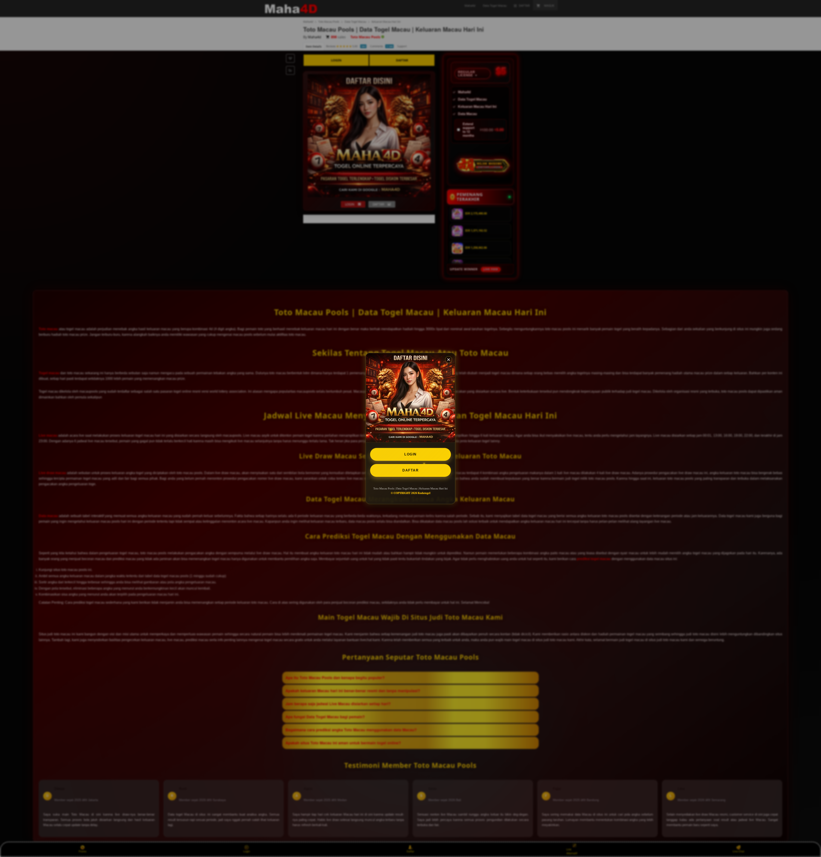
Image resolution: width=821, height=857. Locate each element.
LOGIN (410, 454)
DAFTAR (410, 470)
